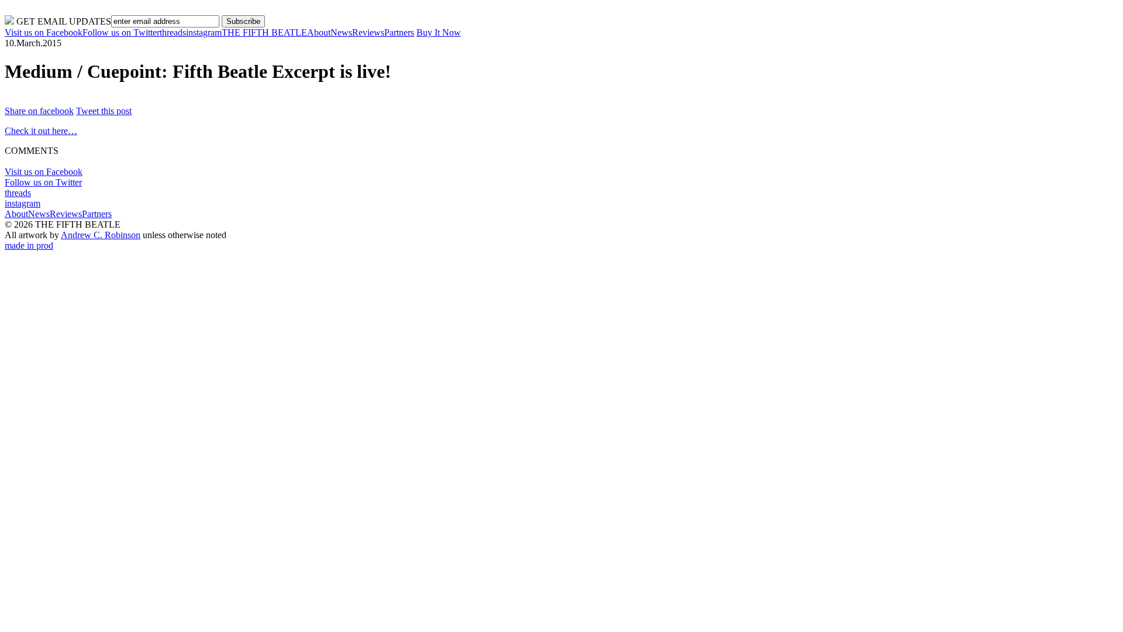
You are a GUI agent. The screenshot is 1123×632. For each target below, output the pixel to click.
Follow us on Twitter (121, 32)
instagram (204, 32)
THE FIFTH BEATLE (264, 32)
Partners (399, 32)
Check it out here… (41, 131)
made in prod (29, 245)
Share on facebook (39, 111)
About (318, 32)
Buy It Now (438, 32)
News (341, 32)
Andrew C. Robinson (100, 235)
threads (173, 32)
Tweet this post (104, 111)
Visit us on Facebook (43, 32)
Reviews (368, 32)
